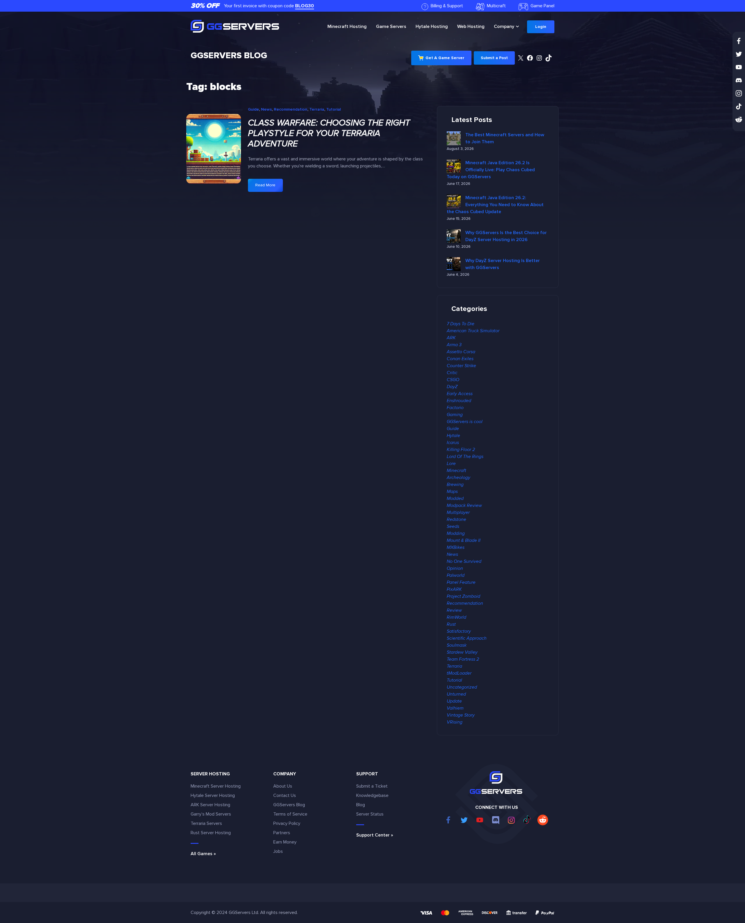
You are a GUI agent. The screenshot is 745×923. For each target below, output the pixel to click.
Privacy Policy (286, 823)
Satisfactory (459, 631)
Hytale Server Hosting (213, 795)
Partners (281, 833)
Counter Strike (461, 366)
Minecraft (347, 26)
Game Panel (542, 6)
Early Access (460, 394)
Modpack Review (464, 505)
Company (504, 26)
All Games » (203, 854)
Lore (451, 463)
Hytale (432, 26)
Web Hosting (471, 26)
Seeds (453, 526)
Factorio (455, 408)
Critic (452, 373)
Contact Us (284, 795)
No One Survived (464, 561)
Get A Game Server (444, 57)
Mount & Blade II (463, 540)
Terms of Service (290, 814)
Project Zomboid (463, 596)
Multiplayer (458, 512)
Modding (456, 533)
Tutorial (333, 109)
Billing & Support (447, 6)
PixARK (454, 589)
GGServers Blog (229, 55)
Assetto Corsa (461, 352)
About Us (282, 786)
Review (454, 610)
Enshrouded (459, 401)
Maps (452, 491)
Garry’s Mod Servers (211, 814)
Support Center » (374, 835)
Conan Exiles (460, 359)
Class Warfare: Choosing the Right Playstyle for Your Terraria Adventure (329, 133)
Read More (269, 187)
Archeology (458, 477)
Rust (451, 624)
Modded (455, 498)
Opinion (455, 568)
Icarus (453, 442)
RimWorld (456, 617)
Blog (360, 805)
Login (540, 26)
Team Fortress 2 (463, 659)
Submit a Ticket (372, 786)
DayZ (452, 387)
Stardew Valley (462, 652)
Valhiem (455, 708)
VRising (454, 722)
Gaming (455, 415)
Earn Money (285, 842)
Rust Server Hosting (211, 833)
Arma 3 (454, 345)
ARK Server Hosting (210, 805)
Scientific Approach (467, 638)
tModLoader (459, 673)
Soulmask (456, 645)
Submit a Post (494, 57)
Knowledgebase (372, 795)
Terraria (316, 109)
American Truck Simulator (473, 331)
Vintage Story (461, 715)
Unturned (456, 694)
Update (454, 701)
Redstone (456, 519)
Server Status (370, 814)
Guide (253, 109)
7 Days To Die (460, 324)
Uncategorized (462, 687)
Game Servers (391, 26)
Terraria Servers (206, 823)
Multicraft (496, 6)
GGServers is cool (465, 422)
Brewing (455, 484)
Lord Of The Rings (465, 456)
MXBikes (455, 547)
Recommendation (290, 109)
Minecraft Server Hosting (216, 786)
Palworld (455, 575)
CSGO (453, 380)
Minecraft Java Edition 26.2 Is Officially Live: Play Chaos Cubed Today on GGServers (491, 170)
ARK (451, 338)
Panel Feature (461, 582)
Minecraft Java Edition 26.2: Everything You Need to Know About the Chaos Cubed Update (495, 205)
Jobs (278, 851)
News (266, 109)
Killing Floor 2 (461, 449)
